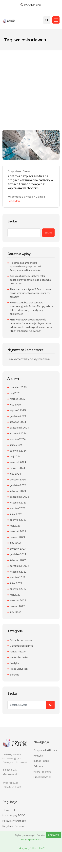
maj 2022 (15, 595)
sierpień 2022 (17, 577)
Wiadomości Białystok (20, 197)
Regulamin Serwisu (13, 826)
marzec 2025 (17, 399)
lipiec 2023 (16, 514)
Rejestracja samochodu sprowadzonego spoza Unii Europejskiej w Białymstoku (25, 266)
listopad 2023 (18, 491)
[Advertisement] (31, 83)
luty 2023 (15, 543)
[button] (56, 20)
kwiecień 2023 (18, 531)
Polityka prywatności (31, 839)
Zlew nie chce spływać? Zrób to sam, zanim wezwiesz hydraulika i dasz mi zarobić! (30, 293)
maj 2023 (15, 525)
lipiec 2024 (16, 445)
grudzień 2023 (18, 485)
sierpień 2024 (18, 439)
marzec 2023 (17, 537)
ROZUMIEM (53, 835)
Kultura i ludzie (18, 651)
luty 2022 (15, 612)
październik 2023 (19, 496)
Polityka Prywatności (14, 820)
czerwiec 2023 (18, 520)
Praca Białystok (18, 668)
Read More (14, 201)
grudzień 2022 (18, 554)
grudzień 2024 (18, 416)
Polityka (14, 663)
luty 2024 (15, 473)
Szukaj (12, 221)
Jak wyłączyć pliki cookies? (31, 848)
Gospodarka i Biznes (19, 171)
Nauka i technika (19, 657)
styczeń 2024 (18, 479)
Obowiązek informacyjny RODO (13, 812)
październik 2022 (19, 566)
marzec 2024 (17, 468)
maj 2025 (15, 393)
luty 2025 (15, 404)
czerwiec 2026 (18, 387)
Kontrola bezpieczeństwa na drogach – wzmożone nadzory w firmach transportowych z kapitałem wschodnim (30, 182)
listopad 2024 (18, 422)
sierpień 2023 (17, 508)
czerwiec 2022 (18, 589)
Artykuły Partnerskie (21, 640)
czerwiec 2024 (18, 450)
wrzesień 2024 (18, 433)
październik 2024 (19, 427)
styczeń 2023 (18, 548)
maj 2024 (15, 456)
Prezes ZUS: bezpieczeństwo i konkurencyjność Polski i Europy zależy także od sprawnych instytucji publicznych (31, 308)
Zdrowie (14, 674)
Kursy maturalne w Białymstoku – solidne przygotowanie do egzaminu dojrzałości (30, 279)
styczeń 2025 (18, 410)
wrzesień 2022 (18, 571)
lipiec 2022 (16, 583)
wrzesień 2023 (18, 502)
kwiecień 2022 (18, 600)
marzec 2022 (17, 606)
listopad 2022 (18, 560)
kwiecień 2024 (18, 462)
